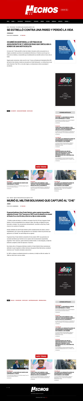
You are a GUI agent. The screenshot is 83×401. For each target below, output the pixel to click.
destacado (30, 110)
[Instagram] (9, 387)
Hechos (23, 35)
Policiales (57, 126)
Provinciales (12, 27)
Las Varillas (58, 137)
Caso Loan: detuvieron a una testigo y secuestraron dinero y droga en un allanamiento (65, 129)
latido (46, 397)
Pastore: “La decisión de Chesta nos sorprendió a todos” (64, 118)
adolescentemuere (21, 110)
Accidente (13, 110)
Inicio (8, 27)
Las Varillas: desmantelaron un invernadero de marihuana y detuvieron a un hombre (65, 140)
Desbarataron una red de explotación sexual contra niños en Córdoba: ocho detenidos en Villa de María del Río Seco (64, 154)
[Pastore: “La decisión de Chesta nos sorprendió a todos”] (18, 175)
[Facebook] (7, 387)
